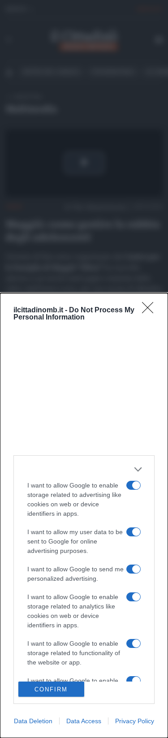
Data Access (83, 721)
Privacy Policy (134, 721)
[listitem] (84, 469)
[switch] (133, 485)
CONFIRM (51, 689)
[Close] (150, 310)
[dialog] (84, 515)
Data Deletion (33, 721)
